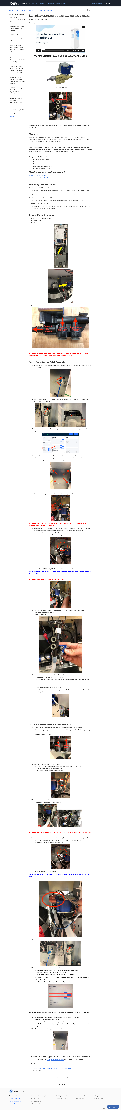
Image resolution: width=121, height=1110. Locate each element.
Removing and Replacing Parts (43, 10)
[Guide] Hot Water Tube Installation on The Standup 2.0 (17, 111)
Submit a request (97, 3)
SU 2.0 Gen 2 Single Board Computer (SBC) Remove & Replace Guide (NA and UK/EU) (17, 69)
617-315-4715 (35, 1104)
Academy (51, 3)
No (65, 1081)
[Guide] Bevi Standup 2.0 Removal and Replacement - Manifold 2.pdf (52, 1068)
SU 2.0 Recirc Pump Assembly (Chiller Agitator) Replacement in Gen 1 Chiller (18, 91)
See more (12, 116)
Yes (56, 1081)
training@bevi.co (61, 1098)
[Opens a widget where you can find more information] (113, 1107)
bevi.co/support (14, 1104)
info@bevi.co (35, 1098)
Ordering (42, 3)
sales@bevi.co (36, 1101)
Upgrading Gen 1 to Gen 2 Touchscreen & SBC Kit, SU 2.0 (17, 28)
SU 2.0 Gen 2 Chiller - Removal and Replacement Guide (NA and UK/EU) (17, 59)
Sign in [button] (108, 3)
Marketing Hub (60, 3)
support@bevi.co (55, 1059)
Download (38, 1070)
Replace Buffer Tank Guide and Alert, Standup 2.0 (18, 19)
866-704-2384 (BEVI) (16, 1101)
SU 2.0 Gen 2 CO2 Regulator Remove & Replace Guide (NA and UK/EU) (17, 48)
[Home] (14, 3)
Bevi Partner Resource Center (17, 10)
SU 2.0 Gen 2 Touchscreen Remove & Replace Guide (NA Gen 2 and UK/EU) (17, 38)
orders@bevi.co (80, 1098)
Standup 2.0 (30, 10)
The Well (34, 3)
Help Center (26, 3)
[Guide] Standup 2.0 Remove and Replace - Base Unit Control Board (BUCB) (17, 80)
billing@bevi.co (99, 1098)
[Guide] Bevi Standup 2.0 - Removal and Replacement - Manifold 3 (18, 101)
